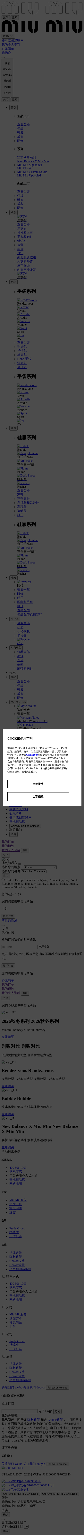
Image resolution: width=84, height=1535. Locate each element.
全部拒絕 (38, 796)
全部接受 (38, 783)
